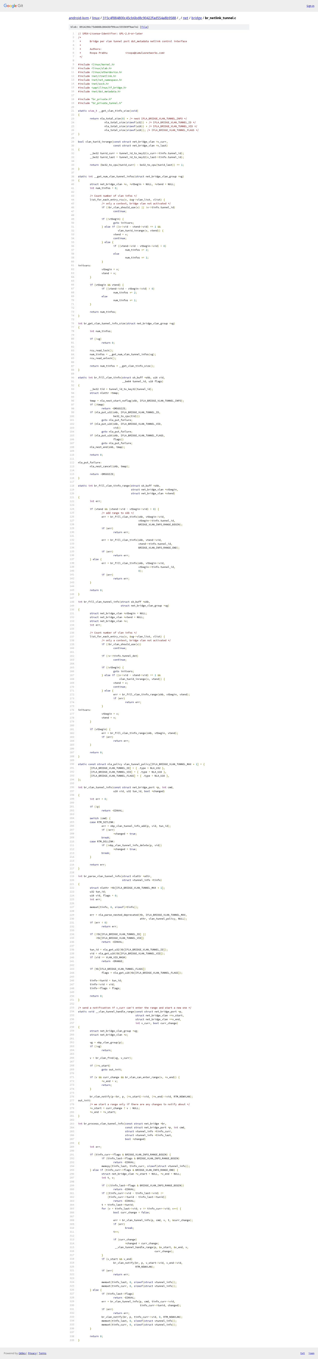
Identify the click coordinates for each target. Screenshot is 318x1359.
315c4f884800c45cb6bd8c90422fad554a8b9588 (139, 18)
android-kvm (79, 18)
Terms (42, 1353)
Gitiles (22, 1353)
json (311, 1353)
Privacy (32, 1353)
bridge (196, 18)
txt (302, 1353)
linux (96, 18)
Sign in (310, 6)
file (144, 27)
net (185, 18)
